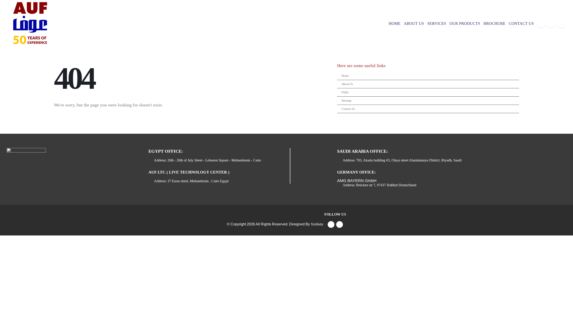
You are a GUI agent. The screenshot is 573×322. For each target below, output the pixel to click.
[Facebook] (541, 23)
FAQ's (345, 92)
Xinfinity (317, 224)
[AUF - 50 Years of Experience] (29, 23)
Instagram (339, 224)
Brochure (494, 23)
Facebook (331, 224)
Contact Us (521, 23)
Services (436, 23)
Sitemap (346, 100)
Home (394, 23)
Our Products (464, 23)
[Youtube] (551, 23)
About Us (414, 23)
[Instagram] (561, 23)
